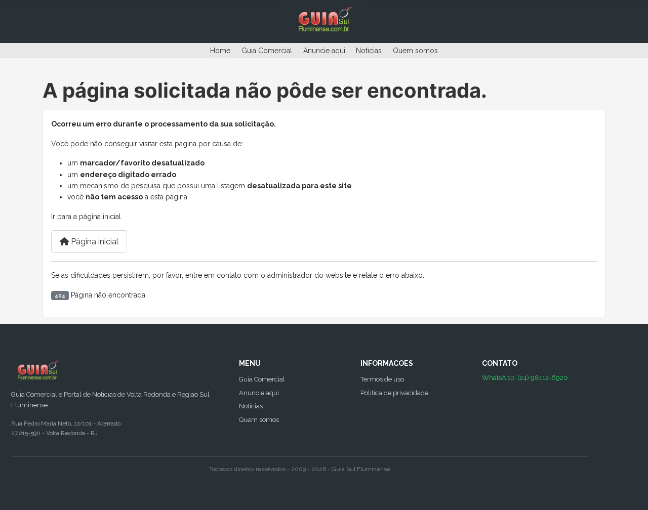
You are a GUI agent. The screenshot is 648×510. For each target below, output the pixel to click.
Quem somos (415, 51)
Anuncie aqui (324, 51)
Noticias (251, 406)
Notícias (369, 51)
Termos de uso (382, 379)
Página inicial (93, 241)
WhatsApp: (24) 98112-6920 (525, 377)
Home (220, 51)
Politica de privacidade (394, 393)
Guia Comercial (266, 51)
